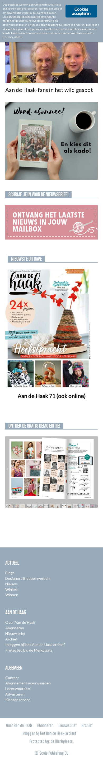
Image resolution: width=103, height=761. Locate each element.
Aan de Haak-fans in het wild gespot (49, 89)
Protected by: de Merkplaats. (29, 650)
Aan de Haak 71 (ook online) (52, 395)
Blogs (10, 572)
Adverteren (15, 694)
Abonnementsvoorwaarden (28, 683)
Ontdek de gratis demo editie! (34, 426)
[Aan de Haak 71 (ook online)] (51, 328)
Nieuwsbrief (15, 633)
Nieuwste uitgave (26, 259)
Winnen (11, 594)
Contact (12, 677)
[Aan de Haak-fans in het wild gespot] (51, 60)
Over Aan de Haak (20, 622)
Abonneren (14, 628)
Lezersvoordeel (18, 688)
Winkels (11, 589)
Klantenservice (17, 699)
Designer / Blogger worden (27, 578)
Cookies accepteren (81, 11)
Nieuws (11, 584)
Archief (11, 639)
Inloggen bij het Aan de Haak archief (35, 644)
